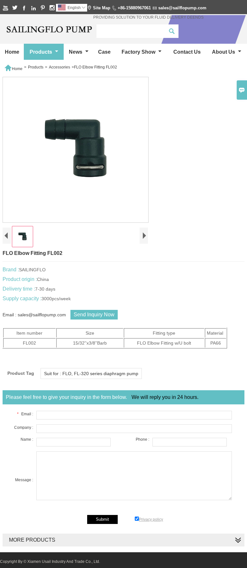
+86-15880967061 (134, 7)
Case (104, 52)
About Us (224, 52)
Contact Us (187, 52)
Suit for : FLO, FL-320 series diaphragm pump (91, 373)
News (76, 52)
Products (41, 52)
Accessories (59, 67)
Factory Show (139, 52)
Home (12, 52)
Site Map (101, 7)
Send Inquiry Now (94, 314)
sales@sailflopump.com (182, 7)
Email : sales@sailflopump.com (34, 314)
